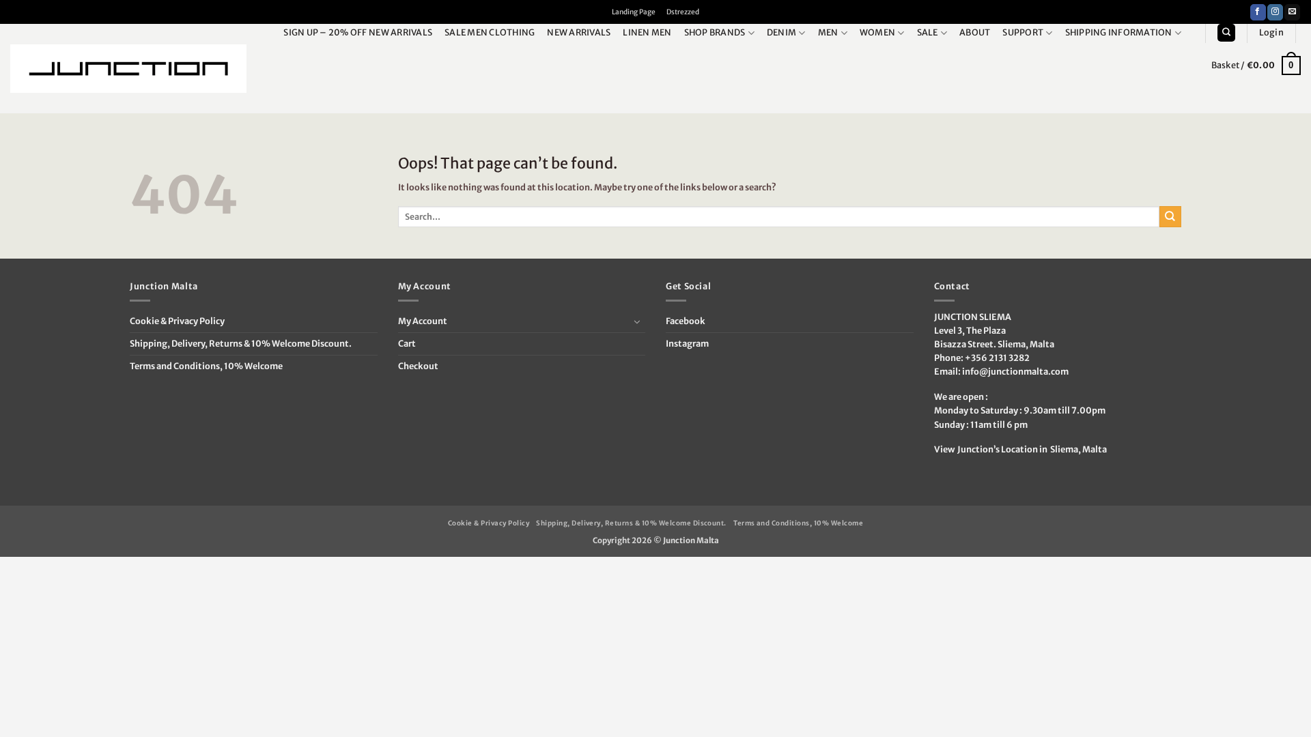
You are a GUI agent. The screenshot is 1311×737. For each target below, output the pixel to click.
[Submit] (1170, 216)
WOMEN (877, 32)
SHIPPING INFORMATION (1118, 32)
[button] (1271, 32)
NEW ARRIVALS (578, 32)
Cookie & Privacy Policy (177, 321)
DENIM (781, 32)
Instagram (687, 343)
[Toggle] (637, 321)
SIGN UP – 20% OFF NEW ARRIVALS (357, 32)
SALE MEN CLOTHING (490, 32)
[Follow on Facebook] (1258, 12)
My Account (422, 321)
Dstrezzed (682, 12)
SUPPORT (1022, 32)
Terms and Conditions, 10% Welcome (206, 366)
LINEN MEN (647, 32)
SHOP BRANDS (715, 32)
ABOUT (974, 32)
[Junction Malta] (128, 68)
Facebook (685, 321)
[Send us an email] (1292, 12)
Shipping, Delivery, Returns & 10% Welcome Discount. (241, 343)
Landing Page (634, 12)
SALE (927, 32)
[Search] (1226, 33)
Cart (407, 343)
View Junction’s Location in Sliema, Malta (1020, 449)
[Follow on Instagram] (1275, 12)
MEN (828, 32)
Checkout (418, 366)
